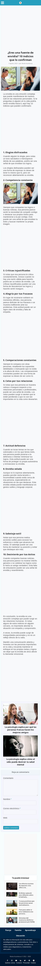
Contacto (19, 963)
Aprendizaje (30, 930)
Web (5, 818)
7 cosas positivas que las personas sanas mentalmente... (26, 903)
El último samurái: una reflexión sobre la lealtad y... (26, 895)
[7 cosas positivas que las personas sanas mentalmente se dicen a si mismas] (12, 903)
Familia (18, 930)
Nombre (7, 799)
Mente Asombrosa (27, 63)
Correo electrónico (12, 808)
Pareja (8, 930)
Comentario (8, 778)
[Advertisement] (20, 28)
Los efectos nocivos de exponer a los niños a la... (26, 885)
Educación (20, 935)
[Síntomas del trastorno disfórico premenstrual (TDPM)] (12, 920)
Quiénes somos (10, 963)
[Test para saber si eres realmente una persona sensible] (12, 912)
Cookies (33, 963)
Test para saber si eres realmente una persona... (26, 912)
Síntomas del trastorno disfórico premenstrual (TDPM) (27, 920)
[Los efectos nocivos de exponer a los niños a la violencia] (12, 886)
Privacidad (26, 963)
